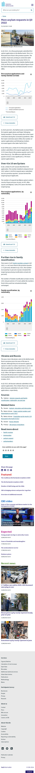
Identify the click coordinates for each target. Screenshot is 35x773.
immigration (7, 435)
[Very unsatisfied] (3, 450)
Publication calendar (7, 755)
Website (3, 726)
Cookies (3, 731)
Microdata (4, 669)
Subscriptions (5, 742)
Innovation (4, 715)
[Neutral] (8, 450)
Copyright (4, 729)
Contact (3, 707)
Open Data (4, 666)
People (3, 693)
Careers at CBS (5, 717)
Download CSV (10, 117)
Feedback (29, 772)
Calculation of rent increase (9, 664)
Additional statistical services (9, 672)
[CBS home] (9, 4)
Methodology (5, 679)
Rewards (3, 698)
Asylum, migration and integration (20, 408)
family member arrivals (20, 263)
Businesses (4, 691)
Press (2, 710)
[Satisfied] (11, 450)
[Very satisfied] (13, 450)
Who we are (4, 712)
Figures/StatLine (6, 661)
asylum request (8, 438)
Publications (4, 677)
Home (4, 16)
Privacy (3, 696)
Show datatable (10, 123)
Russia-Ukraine (14, 422)
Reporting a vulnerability (8, 736)
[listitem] (2, 470)
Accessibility (4, 734)
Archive (3, 739)
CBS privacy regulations (16, 425)
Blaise (3, 682)
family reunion (8, 432)
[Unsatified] (6, 450)
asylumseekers (8, 441)
